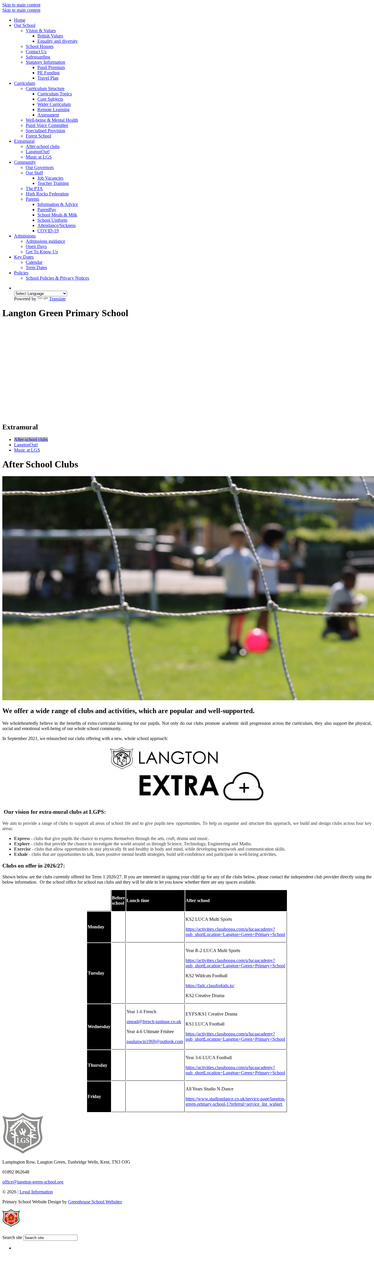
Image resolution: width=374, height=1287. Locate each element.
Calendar (34, 262)
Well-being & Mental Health (52, 120)
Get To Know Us (42, 251)
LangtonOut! (38, 151)
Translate (57, 298)
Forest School (38, 135)
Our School (24, 25)
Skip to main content (21, 4)
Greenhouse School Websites (95, 1201)
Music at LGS (39, 156)
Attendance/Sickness (56, 225)
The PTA (34, 188)
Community (25, 162)
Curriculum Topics (54, 93)
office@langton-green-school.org (32, 1181)
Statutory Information (45, 62)
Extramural (24, 141)
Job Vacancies (50, 178)
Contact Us (36, 51)
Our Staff (34, 172)
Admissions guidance (45, 241)
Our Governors (40, 167)
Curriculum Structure (45, 88)
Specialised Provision (45, 130)
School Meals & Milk (57, 214)
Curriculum (24, 83)
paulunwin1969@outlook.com (155, 1041)
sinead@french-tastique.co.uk (154, 1021)
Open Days (36, 246)
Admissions (25, 235)
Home (19, 20)
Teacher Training (53, 183)
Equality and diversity (57, 41)
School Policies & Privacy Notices (57, 278)
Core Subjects (50, 99)
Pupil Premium (51, 67)
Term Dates (36, 267)
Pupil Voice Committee (47, 125)
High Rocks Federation (47, 193)
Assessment (48, 114)
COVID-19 (48, 230)
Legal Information (36, 1191)
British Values (50, 35)
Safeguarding (38, 56)
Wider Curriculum (54, 104)
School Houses (39, 46)
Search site (12, 1237)
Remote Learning (53, 109)
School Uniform (52, 220)
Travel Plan (47, 77)
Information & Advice (57, 204)
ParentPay (46, 209)
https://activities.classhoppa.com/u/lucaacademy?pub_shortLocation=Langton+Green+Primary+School (235, 932)
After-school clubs (43, 146)
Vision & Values (41, 30)
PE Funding (48, 72)
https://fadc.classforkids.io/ (210, 985)
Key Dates (24, 256)
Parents (32, 199)
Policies (21, 272)
